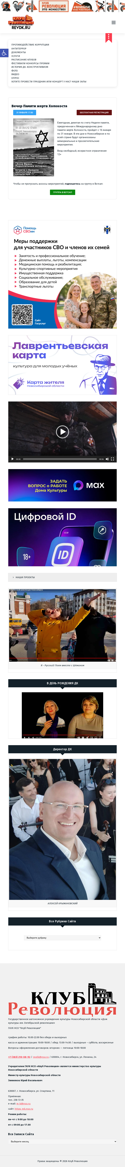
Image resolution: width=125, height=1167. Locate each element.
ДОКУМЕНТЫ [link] (18, 52)
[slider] (60, 459)
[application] (62, 432)
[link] (4, 53)
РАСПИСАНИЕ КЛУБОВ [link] (23, 59)
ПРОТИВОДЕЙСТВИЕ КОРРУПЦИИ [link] (30, 44)
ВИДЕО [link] (15, 74)
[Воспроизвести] (12, 459)
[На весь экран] (112, 459)
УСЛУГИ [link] (15, 56)
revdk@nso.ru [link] (41, 1057)
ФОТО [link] (14, 70)
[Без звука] (107, 459)
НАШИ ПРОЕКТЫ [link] (25, 577)
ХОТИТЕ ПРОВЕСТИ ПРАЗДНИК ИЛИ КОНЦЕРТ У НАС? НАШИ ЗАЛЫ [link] (48, 81)
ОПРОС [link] (15, 78)
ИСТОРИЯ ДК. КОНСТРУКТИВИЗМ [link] (29, 66)
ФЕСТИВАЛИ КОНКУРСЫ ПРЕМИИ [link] (30, 63)
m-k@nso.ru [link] (23, 1103)
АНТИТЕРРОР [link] (18, 48)
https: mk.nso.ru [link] (24, 1108)
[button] (62, 431)
